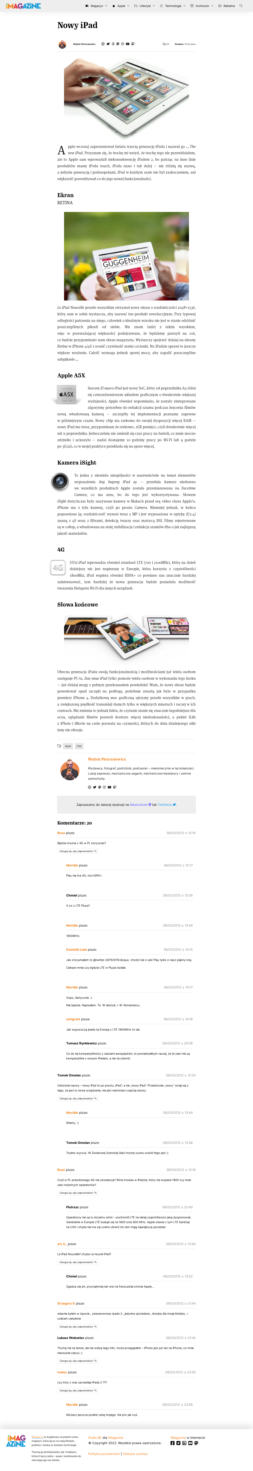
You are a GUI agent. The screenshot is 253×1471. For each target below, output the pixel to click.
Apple (121, 6)
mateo (62, 1372)
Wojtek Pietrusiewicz (84, 44)
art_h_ (62, 1244)
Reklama (229, 6)
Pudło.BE (95, 1438)
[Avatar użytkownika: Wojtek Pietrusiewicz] (69, 769)
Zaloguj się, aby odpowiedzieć (76, 851)
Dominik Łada (76, 949)
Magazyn (96, 6)
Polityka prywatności (104, 1454)
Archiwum (202, 6)
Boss (61, 833)
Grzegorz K (66, 1303)
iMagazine (37, 1436)
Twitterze (165, 805)
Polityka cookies (135, 1454)
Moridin (72, 865)
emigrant (73, 1019)
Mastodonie (139, 805)
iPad (79, 746)
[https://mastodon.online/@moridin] (117, 44)
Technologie (172, 6)
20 (167, 44)
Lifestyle (145, 6)
